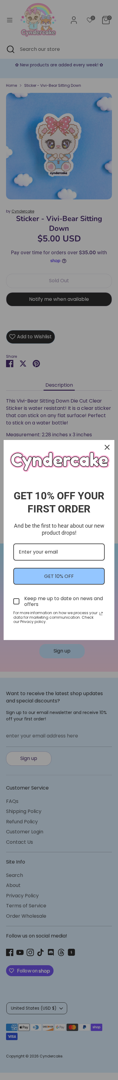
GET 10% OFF (59, 576)
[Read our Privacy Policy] (101, 613)
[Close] (107, 447)
